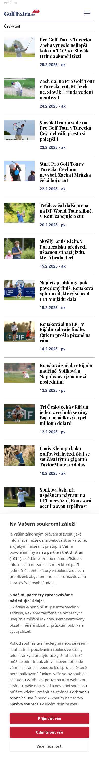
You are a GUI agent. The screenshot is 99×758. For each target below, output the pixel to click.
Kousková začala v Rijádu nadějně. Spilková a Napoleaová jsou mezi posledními (66, 373)
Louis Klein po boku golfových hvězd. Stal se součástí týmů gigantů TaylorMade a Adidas (65, 456)
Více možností (49, 746)
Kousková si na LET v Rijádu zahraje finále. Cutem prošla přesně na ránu (65, 332)
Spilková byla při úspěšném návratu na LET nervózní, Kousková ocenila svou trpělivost (65, 497)
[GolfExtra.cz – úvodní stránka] (22, 13)
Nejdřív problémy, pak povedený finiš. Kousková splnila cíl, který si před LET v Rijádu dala (66, 290)
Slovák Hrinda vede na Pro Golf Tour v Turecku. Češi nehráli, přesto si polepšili (66, 130)
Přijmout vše (49, 718)
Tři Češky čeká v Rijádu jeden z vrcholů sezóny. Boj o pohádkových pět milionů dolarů (64, 415)
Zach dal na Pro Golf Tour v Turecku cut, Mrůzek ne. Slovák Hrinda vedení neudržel (67, 89)
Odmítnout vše (49, 732)
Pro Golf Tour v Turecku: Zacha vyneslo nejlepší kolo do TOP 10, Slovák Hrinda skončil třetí (66, 47)
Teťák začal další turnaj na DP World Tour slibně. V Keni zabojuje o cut (66, 210)
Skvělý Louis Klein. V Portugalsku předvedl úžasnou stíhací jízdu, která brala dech (63, 249)
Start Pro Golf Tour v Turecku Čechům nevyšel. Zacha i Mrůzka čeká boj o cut (65, 172)
